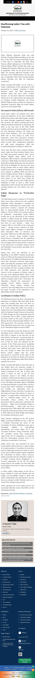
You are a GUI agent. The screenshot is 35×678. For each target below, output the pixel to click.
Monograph (5, 619)
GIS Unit (5, 607)
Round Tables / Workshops (26, 587)
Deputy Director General (8, 584)
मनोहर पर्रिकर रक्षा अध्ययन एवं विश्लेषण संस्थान (17, 14)
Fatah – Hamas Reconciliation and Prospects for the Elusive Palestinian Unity (17, 559)
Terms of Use (7, 669)
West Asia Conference (25, 622)
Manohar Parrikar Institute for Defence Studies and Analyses (17, 13)
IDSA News (5, 592)
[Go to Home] (33, 666)
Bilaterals (22, 574)
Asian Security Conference (26, 614)
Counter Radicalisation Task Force (9, 640)
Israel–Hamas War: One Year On (13, 548)
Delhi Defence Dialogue (25, 617)
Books (4, 617)
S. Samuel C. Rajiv (9, 524)
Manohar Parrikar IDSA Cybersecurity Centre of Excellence (8, 645)
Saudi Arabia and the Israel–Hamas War (16, 552)
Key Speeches (23, 594)
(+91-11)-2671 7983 (23, 637)
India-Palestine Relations (17, 493)
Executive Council (7, 587)
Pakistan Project (6, 636)
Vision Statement (6, 602)
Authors (4, 614)
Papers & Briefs (6, 627)
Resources (29, 667)
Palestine (29, 493)
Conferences (23, 579)
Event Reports (23, 582)
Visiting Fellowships (7, 604)
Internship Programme (8, 597)
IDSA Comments (20, 30)
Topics (4, 630)
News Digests (6, 624)
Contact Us (5, 579)
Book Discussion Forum (25, 577)
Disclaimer (14, 669)
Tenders (6, 667)
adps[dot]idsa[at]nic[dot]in (25, 643)
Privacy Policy (29, 669)
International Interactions (8, 594)
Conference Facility (7, 577)
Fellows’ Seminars (24, 584)
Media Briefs (23, 592)
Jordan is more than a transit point (14, 555)
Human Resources (7, 589)
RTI (11, 667)
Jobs (4, 599)
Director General (6, 582)
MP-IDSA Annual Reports (19, 667)
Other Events (23, 589)
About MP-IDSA (6, 574)
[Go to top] (33, 670)
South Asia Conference (25, 619)
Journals (4, 622)
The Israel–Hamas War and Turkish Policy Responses (16, 544)
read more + (6, 533)
